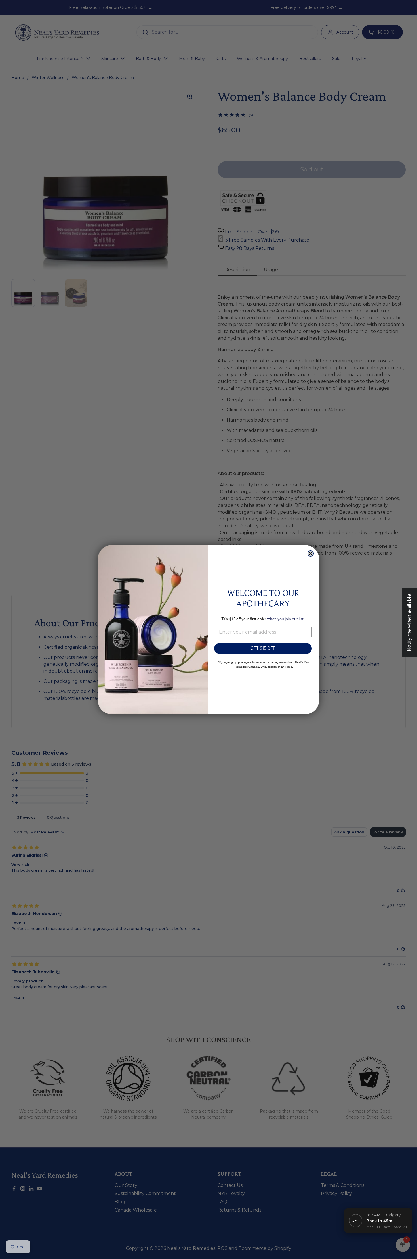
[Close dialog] (310, 553)
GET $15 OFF (262, 648)
